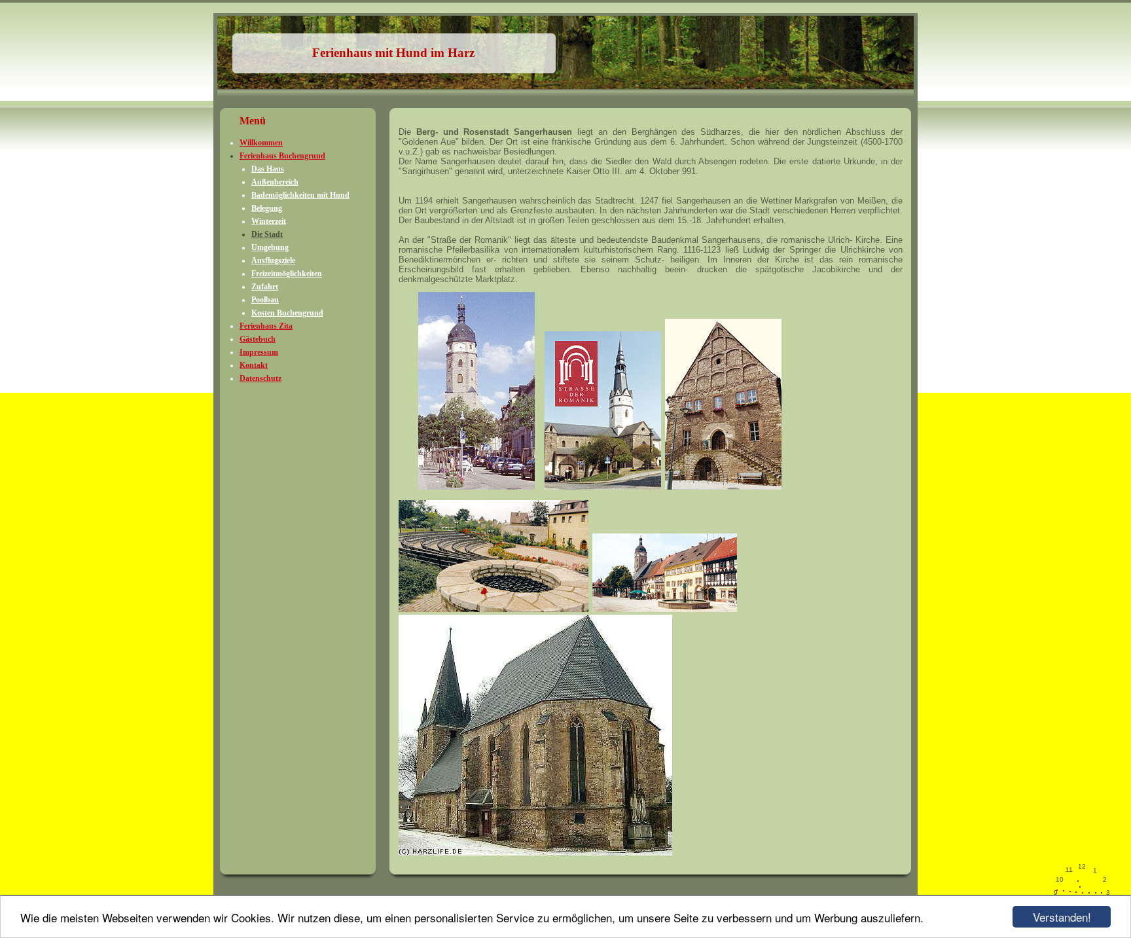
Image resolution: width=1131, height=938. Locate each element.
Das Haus (267, 168)
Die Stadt (267, 234)
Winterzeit (268, 221)
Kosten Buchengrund (287, 312)
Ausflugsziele (273, 260)
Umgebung (270, 247)
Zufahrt (264, 286)
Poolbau (265, 299)
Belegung (266, 208)
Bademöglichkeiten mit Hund (300, 195)
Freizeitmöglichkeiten (286, 273)
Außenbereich (274, 182)
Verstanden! (1062, 917)
